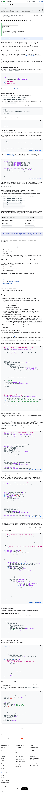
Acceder (41, 1)
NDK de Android (18, 766)
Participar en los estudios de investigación (34, 766)
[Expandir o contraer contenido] (8, 24)
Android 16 (3, 760)
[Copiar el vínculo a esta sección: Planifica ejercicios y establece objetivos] (22, 330)
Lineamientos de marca (14, 786)
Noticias (2, 750)
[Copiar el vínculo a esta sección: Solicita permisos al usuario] (16, 130)
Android (2, 743)
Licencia (7, 786)
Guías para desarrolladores (20, 761)
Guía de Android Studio (20, 759)
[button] (22, 59)
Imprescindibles (11, 15)
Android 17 (3, 758)
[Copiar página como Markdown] (30, 21)
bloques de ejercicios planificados (15, 246)
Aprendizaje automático (20, 745)
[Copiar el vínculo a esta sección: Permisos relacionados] (14, 186)
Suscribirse (24, 788)
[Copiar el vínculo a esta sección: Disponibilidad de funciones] (19, 67)
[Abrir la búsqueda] (27, 1)
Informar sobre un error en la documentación (34, 761)
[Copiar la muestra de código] (42, 73)
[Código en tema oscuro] (40, 73)
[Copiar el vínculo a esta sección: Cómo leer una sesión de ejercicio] (19, 640)
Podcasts (2, 754)
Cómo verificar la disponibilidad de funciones (13, 88)
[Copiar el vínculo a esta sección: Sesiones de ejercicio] (15, 608)
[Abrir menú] (2, 1)
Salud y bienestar (18, 747)
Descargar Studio (18, 764)
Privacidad (17, 750)
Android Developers (4, 15)
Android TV (32, 750)
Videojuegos (18, 743)
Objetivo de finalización (7, 283)
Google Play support (33, 763)
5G (16, 752)
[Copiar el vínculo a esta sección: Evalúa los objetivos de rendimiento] (20, 521)
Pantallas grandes (33, 743)
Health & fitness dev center (8, 4)
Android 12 (3, 767)
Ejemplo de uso (17, 336)
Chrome (2, 777)
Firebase (2, 778)
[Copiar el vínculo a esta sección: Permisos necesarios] (15, 93)
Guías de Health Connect (7, 16)
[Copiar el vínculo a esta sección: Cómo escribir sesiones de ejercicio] (20, 613)
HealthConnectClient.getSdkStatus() (33, 55)
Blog (2, 752)
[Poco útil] (42, 15)
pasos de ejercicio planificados (15, 268)
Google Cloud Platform (5, 780)
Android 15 (3, 761)
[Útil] (40, 15)
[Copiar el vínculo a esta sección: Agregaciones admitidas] (17, 288)
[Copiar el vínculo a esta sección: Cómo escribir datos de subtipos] (18, 682)
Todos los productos (5, 782)
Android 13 (3, 765)
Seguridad (3, 747)
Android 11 (3, 768)
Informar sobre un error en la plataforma (34, 759)
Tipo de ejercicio (6, 279)
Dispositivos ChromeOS (34, 747)
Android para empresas (5, 745)
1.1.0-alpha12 (23, 38)
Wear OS (31, 745)
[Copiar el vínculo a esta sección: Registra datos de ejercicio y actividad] (21, 413)
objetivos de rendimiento (14, 281)
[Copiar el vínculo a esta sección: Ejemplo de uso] (12, 295)
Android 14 (3, 763)
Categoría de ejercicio (7, 277)
